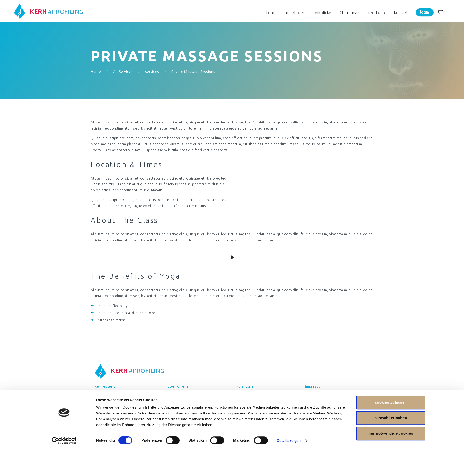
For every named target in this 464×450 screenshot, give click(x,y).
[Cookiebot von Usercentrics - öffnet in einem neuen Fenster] (64, 440)
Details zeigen (289, 440)
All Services (123, 71)
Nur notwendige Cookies (391, 433)
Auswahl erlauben (391, 418)
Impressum (314, 386)
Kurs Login (245, 386)
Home (96, 71)
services (152, 71)
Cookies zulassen (391, 402)
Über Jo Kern (178, 386)
